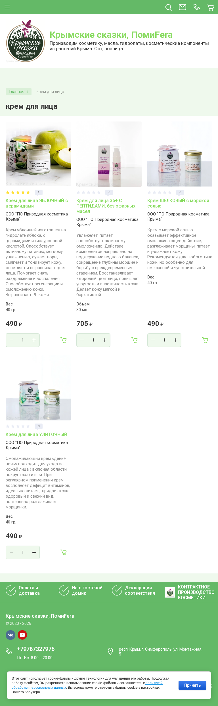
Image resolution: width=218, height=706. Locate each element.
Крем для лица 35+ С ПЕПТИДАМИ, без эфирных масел (105, 206)
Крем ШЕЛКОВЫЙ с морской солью (178, 203)
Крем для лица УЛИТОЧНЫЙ (36, 434)
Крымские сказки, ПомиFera (111, 34)
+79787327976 (35, 649)
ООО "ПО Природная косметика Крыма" (37, 216)
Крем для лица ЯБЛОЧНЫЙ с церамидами (37, 203)
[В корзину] (64, 340)
